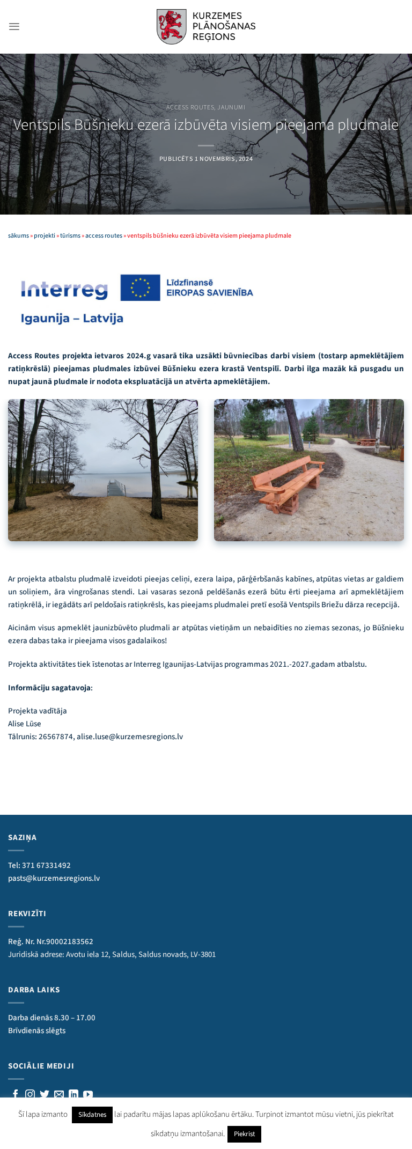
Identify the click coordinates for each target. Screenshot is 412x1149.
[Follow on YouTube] (88, 1095)
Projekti (44, 235)
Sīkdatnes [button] (92, 1114)
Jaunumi (231, 107)
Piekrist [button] (244, 1134)
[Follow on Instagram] (30, 1095)
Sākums (18, 235)
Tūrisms (70, 235)
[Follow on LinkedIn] (73, 1095)
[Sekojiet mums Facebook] (15, 1095)
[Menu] (14, 26)
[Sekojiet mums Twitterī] (44, 1095)
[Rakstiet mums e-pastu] (59, 1095)
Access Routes (190, 107)
